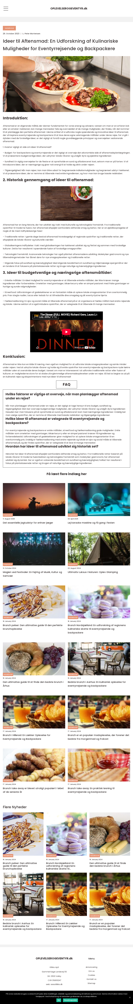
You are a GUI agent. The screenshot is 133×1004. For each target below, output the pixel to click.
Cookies (91, 975)
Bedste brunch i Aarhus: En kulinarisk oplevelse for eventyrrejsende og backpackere (97, 683)
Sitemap (91, 983)
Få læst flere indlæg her (66, 474)
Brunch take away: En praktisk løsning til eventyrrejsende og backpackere (91, 790)
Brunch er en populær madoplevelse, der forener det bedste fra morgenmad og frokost (98, 737)
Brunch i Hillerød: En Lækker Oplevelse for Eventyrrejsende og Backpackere (26, 737)
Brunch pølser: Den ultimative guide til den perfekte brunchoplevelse (32, 627)
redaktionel (9, 28)
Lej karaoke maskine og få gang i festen (91, 522)
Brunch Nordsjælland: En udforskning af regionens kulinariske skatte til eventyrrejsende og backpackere (97, 629)
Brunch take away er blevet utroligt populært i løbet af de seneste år (33, 790)
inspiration (8, 515)
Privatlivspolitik (70, 1000)
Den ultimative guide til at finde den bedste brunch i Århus (33, 683)
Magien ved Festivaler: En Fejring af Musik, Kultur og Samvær (32, 573)
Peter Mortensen (32, 34)
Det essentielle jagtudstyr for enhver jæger (28, 522)
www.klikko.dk (56, 984)
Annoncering (91, 967)
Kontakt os (91, 979)
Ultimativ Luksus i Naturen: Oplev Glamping (93, 572)
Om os (91, 971)
